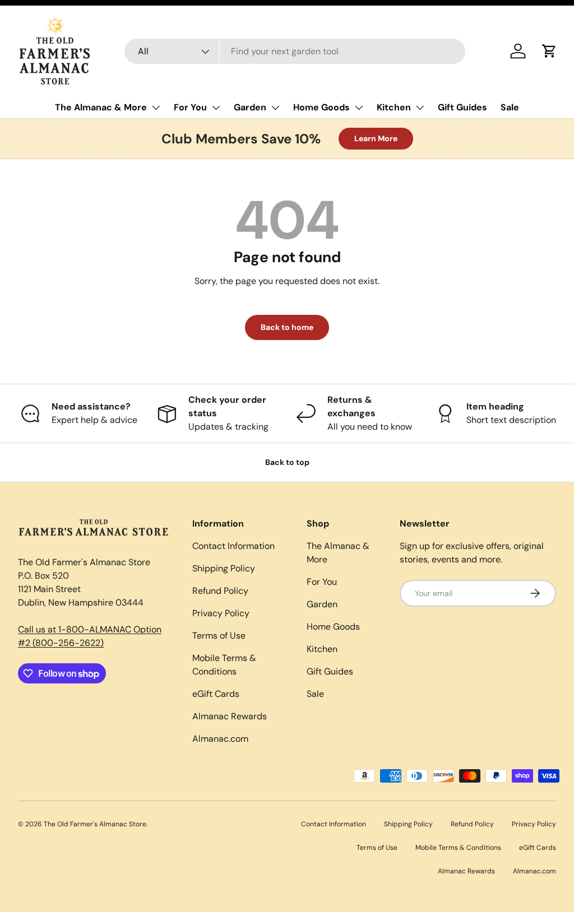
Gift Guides (462, 107)
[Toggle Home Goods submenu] (358, 107)
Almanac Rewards (229, 716)
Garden (250, 107)
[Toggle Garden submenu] (275, 107)
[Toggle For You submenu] (216, 107)
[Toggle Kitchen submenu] (420, 107)
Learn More (375, 138)
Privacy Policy (220, 613)
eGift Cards (215, 694)
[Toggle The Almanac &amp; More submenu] (156, 107)
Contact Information (233, 546)
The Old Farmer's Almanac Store (95, 824)
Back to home (287, 327)
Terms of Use (219, 635)
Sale (510, 107)
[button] (549, 51)
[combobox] (295, 51)
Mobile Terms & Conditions (458, 847)
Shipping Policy (223, 568)
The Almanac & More (101, 107)
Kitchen (394, 107)
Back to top (287, 462)
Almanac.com (220, 739)
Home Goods (321, 107)
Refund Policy (220, 591)
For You (190, 107)
